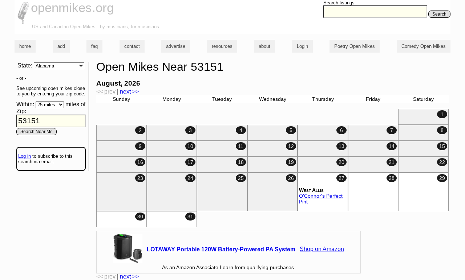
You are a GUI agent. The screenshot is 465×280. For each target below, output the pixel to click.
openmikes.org (72, 7)
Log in (24, 156)
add (61, 46)
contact (132, 46)
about (264, 46)
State (24, 65)
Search (439, 14)
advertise (175, 46)
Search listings (339, 2)
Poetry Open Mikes (354, 46)
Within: (25, 104)
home (25, 46)
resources (222, 46)
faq (94, 46)
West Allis (311, 190)
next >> (129, 91)
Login (302, 46)
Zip (20, 111)
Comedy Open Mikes (423, 46)
